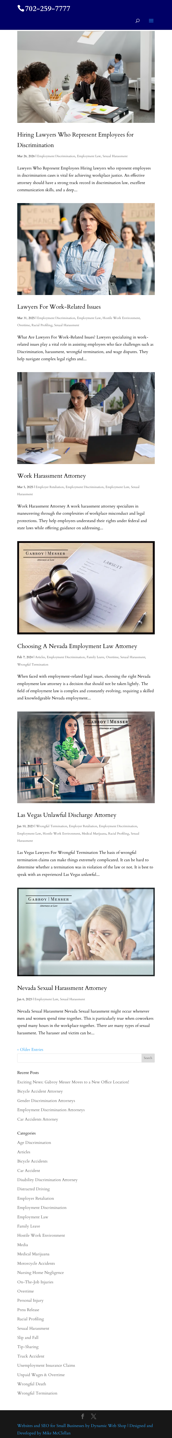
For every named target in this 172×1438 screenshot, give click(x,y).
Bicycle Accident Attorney (40, 1091)
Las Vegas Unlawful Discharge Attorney (66, 815)
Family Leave (95, 657)
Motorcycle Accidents (36, 1263)
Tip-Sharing (28, 1347)
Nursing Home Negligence (40, 1272)
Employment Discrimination (56, 156)
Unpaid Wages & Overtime (41, 1375)
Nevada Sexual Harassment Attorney (62, 988)
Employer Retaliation (50, 487)
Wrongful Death (31, 1384)
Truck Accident (30, 1356)
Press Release (28, 1310)
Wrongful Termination (32, 664)
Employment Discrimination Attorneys (51, 1110)
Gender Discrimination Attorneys (46, 1101)
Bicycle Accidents (32, 1161)
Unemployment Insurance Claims (46, 1365)
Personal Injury (30, 1300)
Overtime (23, 325)
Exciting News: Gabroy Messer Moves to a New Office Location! (73, 1082)
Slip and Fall (28, 1337)
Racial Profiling (42, 325)
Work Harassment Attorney (51, 476)
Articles (40, 657)
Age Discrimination (34, 1142)
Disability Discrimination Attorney (47, 1180)
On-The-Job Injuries (35, 1282)
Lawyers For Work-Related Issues (59, 307)
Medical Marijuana (94, 833)
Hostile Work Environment (121, 318)
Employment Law (89, 156)
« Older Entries (30, 1049)
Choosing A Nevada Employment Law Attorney (77, 646)
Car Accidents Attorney (37, 1119)
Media (22, 1245)
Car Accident (28, 1170)
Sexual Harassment (115, 156)
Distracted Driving (33, 1189)
